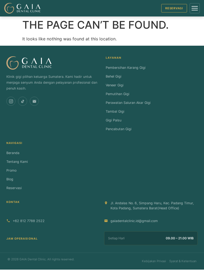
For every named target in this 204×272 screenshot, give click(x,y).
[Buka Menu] (195, 8)
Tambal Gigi (115, 111)
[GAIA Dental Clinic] (22, 8)
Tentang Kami (17, 162)
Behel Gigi (113, 76)
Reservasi (174, 8)
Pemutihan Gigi (117, 94)
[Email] (34, 101)
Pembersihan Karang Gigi (126, 68)
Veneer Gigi (115, 85)
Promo (11, 170)
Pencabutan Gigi (118, 129)
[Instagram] (10, 101)
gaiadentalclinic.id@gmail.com (134, 221)
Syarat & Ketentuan (183, 261)
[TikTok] (22, 101)
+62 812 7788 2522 (29, 221)
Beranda (12, 153)
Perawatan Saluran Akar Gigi (128, 103)
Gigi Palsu (113, 120)
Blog (9, 179)
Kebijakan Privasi (154, 261)
